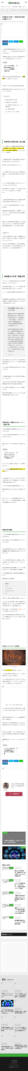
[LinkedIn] (5, 44)
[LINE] (21, 41)
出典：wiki (10, 354)
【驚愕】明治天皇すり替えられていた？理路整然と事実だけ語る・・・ (20, 898)
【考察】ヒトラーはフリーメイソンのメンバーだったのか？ (7, 995)
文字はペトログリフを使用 (12, 111)
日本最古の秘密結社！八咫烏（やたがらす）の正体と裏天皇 (7, 1029)
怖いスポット (8, 6)
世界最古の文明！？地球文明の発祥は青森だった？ (21, 1012)
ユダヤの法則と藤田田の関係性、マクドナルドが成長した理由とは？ (7, 1011)
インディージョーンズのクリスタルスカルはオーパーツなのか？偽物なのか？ (9, 455)
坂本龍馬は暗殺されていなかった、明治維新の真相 (20, 922)
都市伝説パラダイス (14, 1067)
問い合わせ (14, 1062)
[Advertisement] (14, 125)
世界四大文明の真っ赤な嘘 (10, 99)
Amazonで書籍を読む (14, 794)
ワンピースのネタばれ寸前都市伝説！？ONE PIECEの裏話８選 (9, 751)
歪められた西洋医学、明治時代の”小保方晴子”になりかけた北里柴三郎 (20, 873)
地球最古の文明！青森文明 (10, 102)
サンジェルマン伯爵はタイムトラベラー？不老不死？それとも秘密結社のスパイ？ (21, 1030)
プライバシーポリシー (15, 1065)
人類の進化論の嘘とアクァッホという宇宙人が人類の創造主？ (7, 1048)
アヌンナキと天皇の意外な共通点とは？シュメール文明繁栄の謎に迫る (9, 68)
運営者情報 (14, 1060)
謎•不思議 (15, 6)
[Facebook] (5, 41)
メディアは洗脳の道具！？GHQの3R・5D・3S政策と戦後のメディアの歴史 (20, 885)
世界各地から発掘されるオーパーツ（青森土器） (14, 105)
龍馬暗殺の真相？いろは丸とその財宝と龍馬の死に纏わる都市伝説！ (21, 1047)
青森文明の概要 (10, 109)
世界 (24, 6)
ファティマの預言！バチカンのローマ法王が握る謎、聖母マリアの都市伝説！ (21, 995)
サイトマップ (15, 1063)
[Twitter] (11, 41)
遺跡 (22, 21)
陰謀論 (20, 6)
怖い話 (2, 6)
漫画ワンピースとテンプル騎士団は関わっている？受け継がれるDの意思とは (20, 910)
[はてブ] (16, 41)
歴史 (7, 10)
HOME (2, 10)
